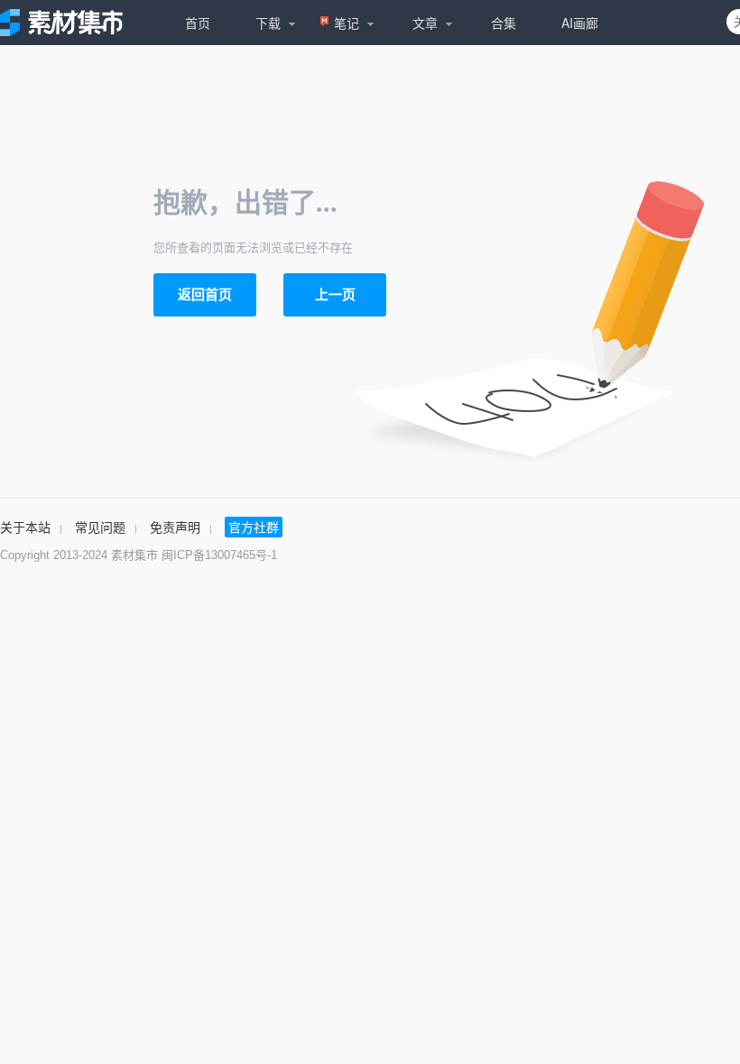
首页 (197, 23)
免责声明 (175, 527)
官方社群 (253, 527)
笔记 (346, 23)
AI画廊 (579, 23)
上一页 (335, 295)
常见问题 (100, 527)
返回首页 (205, 295)
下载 (268, 23)
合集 (503, 23)
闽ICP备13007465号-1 (219, 555)
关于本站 (25, 527)
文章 (425, 23)
